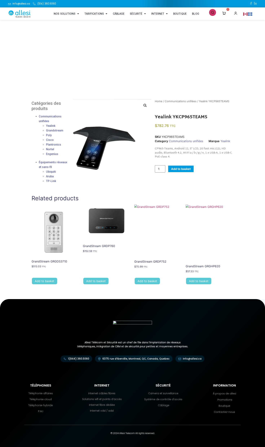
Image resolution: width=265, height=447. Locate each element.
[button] (213, 12)
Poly (49, 135)
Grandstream (54, 130)
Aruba (50, 176)
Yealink (50, 126)
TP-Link (51, 181)
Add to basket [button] (44, 281)
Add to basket (181, 169)
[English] (245, 14)
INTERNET (157, 13)
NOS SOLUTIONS (65, 13)
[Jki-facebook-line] (251, 3)
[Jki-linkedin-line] (255, 3)
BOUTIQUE (180, 13)
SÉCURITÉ (136, 13)
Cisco (50, 140)
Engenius (52, 154)
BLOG (195, 13)
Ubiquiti (51, 171)
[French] (250, 14)
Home (158, 101)
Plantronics (53, 144)
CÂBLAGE (118, 13)
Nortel (50, 149)
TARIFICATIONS (94, 13)
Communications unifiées (180, 101)
